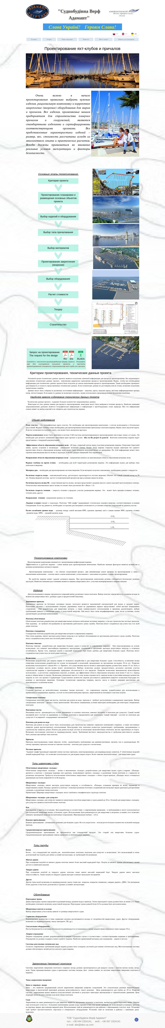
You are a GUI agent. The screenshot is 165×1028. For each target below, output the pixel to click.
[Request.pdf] (71, 354)
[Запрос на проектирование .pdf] (65, 354)
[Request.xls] (81, 354)
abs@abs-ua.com (84, 1024)
